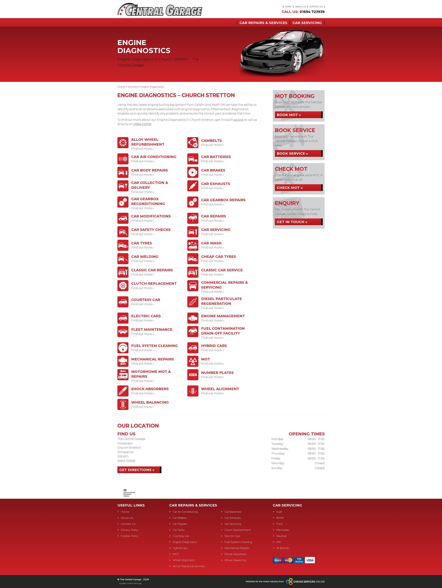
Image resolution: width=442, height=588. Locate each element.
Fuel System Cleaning (238, 542)
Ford (279, 524)
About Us (300, 6)
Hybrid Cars (180, 548)
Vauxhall (281, 536)
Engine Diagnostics (185, 542)
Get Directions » (136, 470)
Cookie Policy (129, 536)
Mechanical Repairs (236, 548)
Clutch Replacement (237, 530)
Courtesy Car (181, 536)
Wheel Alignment (184, 560)
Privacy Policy (129, 530)
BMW (280, 518)
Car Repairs (180, 524)
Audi (279, 511)
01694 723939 (303, 11)
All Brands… (283, 548)
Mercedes (282, 530)
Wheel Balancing (235, 560)
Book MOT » (289, 115)
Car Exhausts (232, 518)
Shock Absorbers (235, 554)
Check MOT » (290, 188)
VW (278, 542)
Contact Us (316, 6)
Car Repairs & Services (263, 23)
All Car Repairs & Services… (189, 566)
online (238, 119)
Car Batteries (232, 511)
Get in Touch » (292, 222)
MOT (176, 554)
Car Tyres (178, 530)
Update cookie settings (130, 583)
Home (288, 6)
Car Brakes (179, 518)
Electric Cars (232, 536)
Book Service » (292, 153)
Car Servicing (307, 23)
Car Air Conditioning (185, 511)
